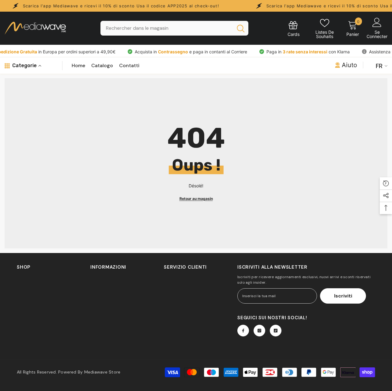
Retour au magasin (196, 198)
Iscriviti (343, 296)
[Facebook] (243, 330)
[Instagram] (259, 330)
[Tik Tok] (275, 330)
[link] (294, 28)
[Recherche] (174, 28)
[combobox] (166, 28)
